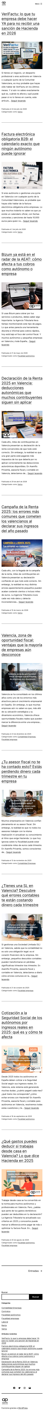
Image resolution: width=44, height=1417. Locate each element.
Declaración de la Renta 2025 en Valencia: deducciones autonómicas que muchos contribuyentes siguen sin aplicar (20, 1364)
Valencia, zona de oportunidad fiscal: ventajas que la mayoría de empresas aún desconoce (22, 645)
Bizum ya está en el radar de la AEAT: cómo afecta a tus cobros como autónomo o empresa (22, 264)
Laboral (5, 1322)
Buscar (5, 1292)
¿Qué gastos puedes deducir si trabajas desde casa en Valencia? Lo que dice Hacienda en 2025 (20, 1151)
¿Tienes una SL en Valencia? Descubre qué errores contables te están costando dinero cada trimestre (20, 895)
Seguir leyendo (18, 101)
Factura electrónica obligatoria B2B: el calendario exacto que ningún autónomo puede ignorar (21, 144)
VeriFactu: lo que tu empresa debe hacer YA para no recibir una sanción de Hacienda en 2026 (20, 23)
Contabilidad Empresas (27, 737)
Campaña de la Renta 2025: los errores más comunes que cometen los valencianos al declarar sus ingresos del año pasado (20, 1371)
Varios (20, 112)
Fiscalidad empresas (9, 739)
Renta (4, 1325)
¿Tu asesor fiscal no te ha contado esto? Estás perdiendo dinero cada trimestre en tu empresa (22, 771)
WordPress (23, 1408)
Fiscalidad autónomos (26, 356)
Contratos (6, 1311)
